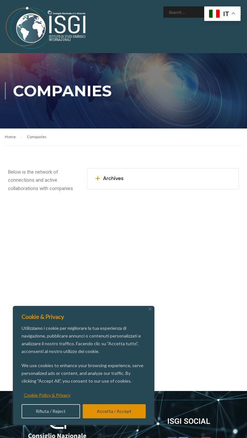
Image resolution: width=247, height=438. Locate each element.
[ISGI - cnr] (46, 27)
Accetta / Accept (114, 411)
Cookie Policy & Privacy (47, 395)
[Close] (150, 309)
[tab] (163, 178)
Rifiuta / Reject (51, 411)
